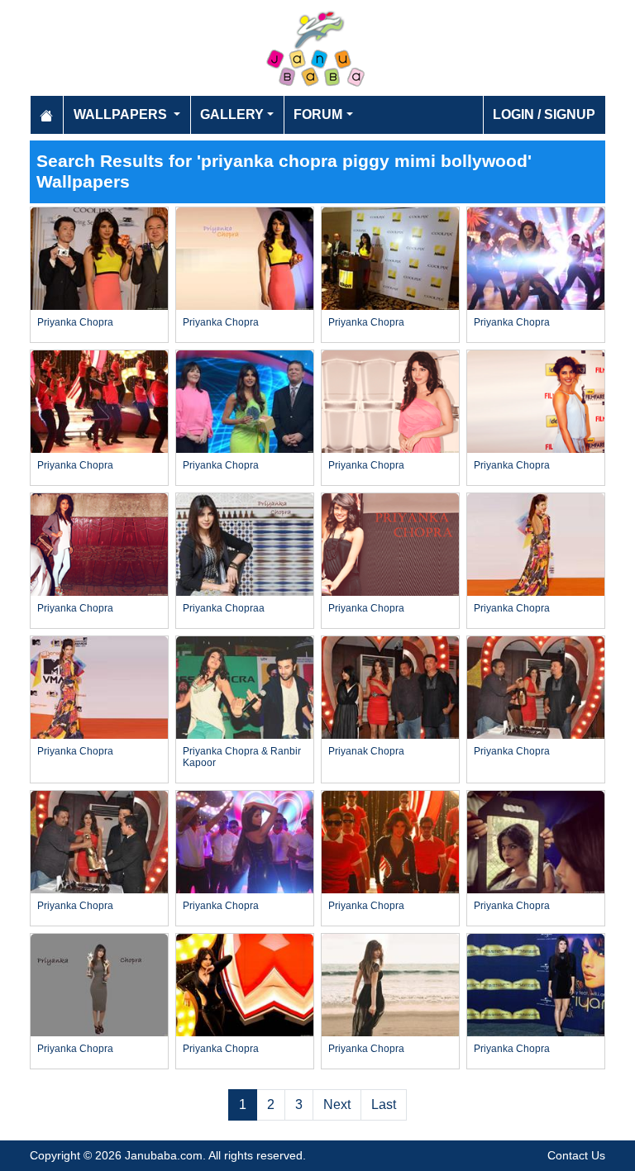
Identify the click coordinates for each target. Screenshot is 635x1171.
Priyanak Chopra (366, 751)
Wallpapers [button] (122, 114)
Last (383, 1104)
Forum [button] (318, 114)
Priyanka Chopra (75, 322)
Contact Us (576, 1155)
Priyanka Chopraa (224, 608)
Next (337, 1104)
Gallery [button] (232, 114)
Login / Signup (544, 114)
